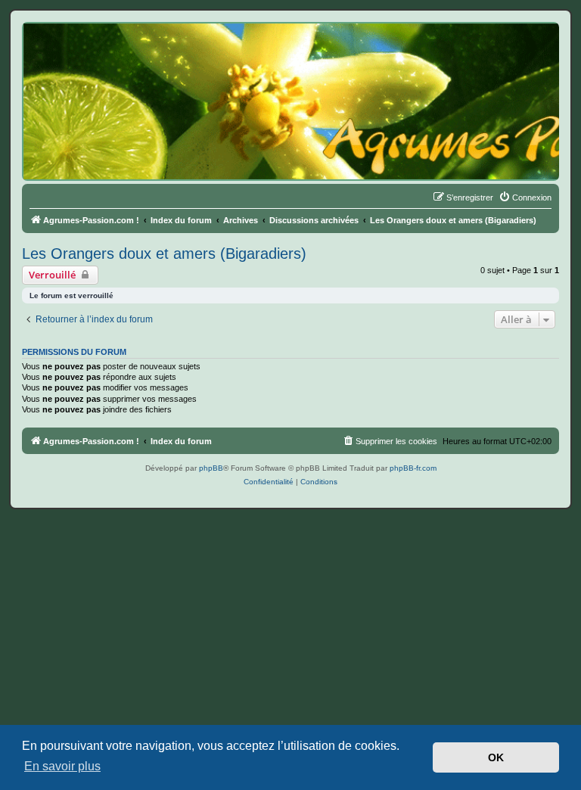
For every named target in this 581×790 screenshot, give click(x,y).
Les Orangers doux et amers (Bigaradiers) (164, 253)
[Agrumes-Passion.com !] (91, 50)
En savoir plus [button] (62, 766)
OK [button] (496, 757)
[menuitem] (525, 197)
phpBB (211, 468)
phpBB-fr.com (413, 468)
